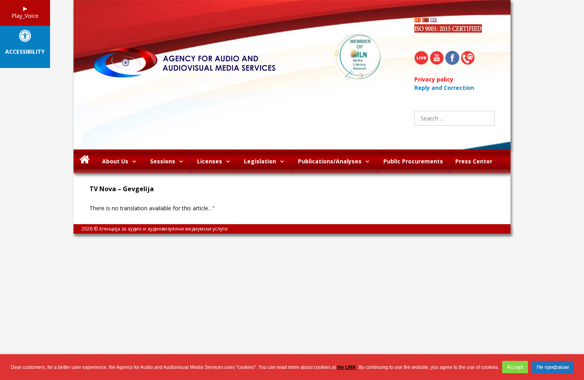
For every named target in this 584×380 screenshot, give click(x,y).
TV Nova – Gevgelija (121, 189)
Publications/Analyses (330, 161)
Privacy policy (433, 79)
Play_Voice (25, 15)
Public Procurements (413, 161)
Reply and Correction (444, 87)
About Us (115, 161)
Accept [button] (515, 367)
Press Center (473, 161)
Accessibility (24, 51)
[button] (136, 161)
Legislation (260, 161)
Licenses (209, 161)
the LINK (346, 367)
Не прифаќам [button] (553, 367)
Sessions (162, 161)
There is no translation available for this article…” (152, 208)
